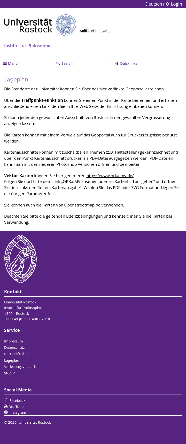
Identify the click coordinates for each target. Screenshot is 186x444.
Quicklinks (128, 63)
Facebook (17, 400)
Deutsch (154, 4)
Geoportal (134, 89)
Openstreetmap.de (82, 205)
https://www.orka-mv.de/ (110, 175)
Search (67, 63)
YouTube (16, 406)
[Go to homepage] (57, 25)
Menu (13, 63)
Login (176, 4)
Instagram (17, 412)
